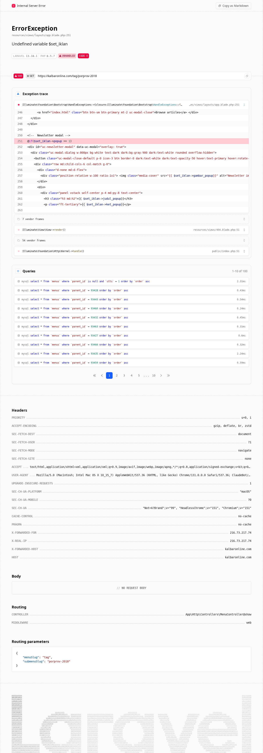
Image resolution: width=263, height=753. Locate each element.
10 (153, 375)
